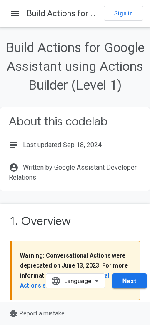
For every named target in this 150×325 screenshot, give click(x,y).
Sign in (123, 13)
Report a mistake (36, 313)
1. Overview (40, 221)
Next (129, 281)
